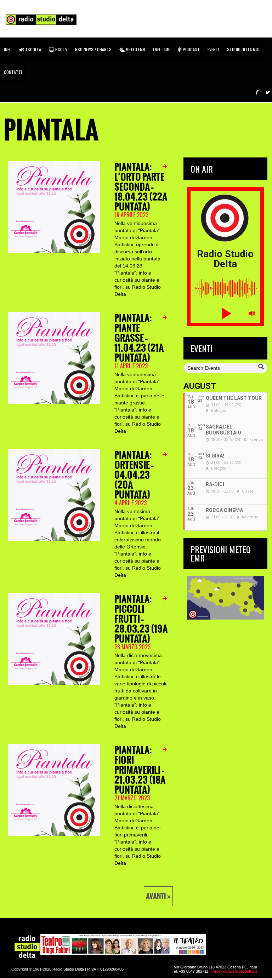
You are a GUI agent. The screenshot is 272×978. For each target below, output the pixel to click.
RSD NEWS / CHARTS (93, 49)
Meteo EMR (135, 49)
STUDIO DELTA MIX (243, 49)
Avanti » (158, 896)
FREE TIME (161, 49)
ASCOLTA (32, 49)
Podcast (191, 49)
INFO (8, 49)
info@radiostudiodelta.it (234, 971)
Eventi (213, 49)
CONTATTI (13, 72)
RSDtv (60, 49)
